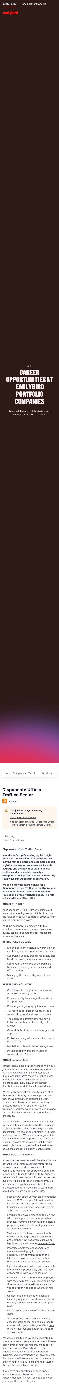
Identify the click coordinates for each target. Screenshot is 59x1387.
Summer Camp (46, 1243)
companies (19, 773)
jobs (7, 773)
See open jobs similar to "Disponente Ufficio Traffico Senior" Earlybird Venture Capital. (32, 823)
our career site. (36, 1190)
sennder (44, 1069)
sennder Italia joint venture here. (32, 1148)
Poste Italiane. (10, 1072)
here (51, 1325)
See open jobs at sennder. (23, 817)
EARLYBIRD (9, 3)
